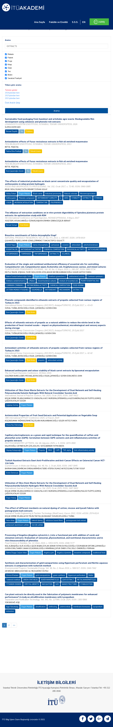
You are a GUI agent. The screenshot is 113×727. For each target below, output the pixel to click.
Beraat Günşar (11, 225)
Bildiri (10, 75)
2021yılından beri (12, 98)
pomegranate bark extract (76, 520)
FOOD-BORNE (78, 285)
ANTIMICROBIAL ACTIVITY (37, 285)
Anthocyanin (11, 198)
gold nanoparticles (43, 575)
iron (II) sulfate (37, 525)
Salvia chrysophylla (40, 245)
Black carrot (37, 193)
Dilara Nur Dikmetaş (14, 425)
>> (14, 625)
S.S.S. (75, 22)
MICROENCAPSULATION (23, 202)
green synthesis (59, 575)
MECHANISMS (65, 290)
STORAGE (98, 198)
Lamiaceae (55, 245)
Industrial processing (53, 193)
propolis (41, 360)
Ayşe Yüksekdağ (12, 606)
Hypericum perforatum (76, 575)
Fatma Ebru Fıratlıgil (13, 151)
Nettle (90, 575)
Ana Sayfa (39, 22)
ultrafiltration (40, 606)
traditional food (99, 552)
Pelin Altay (10, 520)
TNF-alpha (67, 450)
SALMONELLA (37, 290)
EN (83, 22)
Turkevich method (13, 579)
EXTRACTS (87, 198)
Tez (9, 71)
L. (60, 198)
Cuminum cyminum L (96, 276)
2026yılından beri (12, 92)
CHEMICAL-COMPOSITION (54, 249)
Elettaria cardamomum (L (16, 281)
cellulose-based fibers (54, 520)
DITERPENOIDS (12, 254)
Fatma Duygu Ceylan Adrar (16, 552)
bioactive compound (82, 552)
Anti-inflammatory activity (84, 450)
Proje (10, 61)
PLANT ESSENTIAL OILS (90, 281)
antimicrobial (65, 606)
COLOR (8, 202)
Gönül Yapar (11, 245)
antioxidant (76, 245)
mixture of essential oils (68, 281)
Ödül (10, 68)
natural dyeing (37, 520)
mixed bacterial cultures (47, 281)
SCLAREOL (66, 254)
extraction (10, 611)
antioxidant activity (55, 360)
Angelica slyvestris (64, 552)
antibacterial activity (76, 276)
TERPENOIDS (26, 254)
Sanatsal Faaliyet (15, 78)
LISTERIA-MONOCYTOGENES (17, 290)
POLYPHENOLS (56, 202)
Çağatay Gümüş (12, 405)
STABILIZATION (86, 584)
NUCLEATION (47, 584)
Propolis (42, 450)
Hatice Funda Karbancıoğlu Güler (19, 276)
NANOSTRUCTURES (69, 584)
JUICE (66, 198)
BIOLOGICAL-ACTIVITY (76, 249)
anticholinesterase (91, 245)
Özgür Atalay (11, 498)
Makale (11, 54)
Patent (10, 57)
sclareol (65, 245)
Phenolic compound (26, 198)
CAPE (58, 450)
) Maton (32, 281)
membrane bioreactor (81, 606)
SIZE (57, 584)
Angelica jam (49, 552)
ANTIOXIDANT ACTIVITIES (31, 249)
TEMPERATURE (42, 202)
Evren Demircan (12, 473)
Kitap (10, 64)
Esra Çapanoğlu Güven (15, 171)
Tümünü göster (11, 90)
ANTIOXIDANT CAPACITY (47, 198)
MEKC (50, 450)
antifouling (53, 606)
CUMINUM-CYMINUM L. (15, 285)
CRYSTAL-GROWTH (31, 584)
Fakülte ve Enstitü (58, 22)
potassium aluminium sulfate (17, 525)
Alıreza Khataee (12, 575)
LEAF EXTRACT (68, 579)
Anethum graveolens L (57, 276)
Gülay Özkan (11, 193)
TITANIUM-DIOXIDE (13, 584)
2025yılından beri (12, 95)
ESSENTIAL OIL (12, 249)
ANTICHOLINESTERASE (97, 249)
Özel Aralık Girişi (12, 102)
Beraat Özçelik (11, 131)
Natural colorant (70, 193)
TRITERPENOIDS (40, 254)
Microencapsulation (87, 193)
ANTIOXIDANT (51, 290)
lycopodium (97, 606)
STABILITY (76, 198)
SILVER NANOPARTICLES (50, 579)
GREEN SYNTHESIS (30, 579)
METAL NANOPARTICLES (86, 579)
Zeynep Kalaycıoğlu (13, 450)
